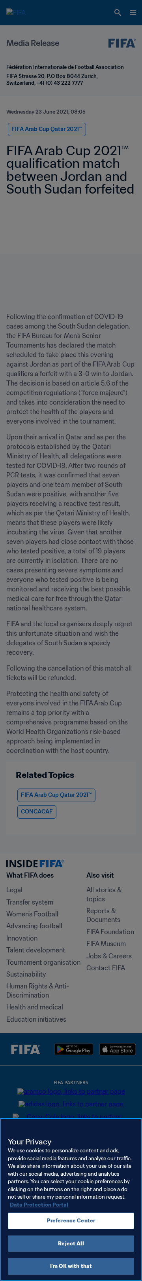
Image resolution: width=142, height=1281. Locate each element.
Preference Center (71, 1220)
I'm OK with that (71, 1266)
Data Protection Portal (39, 1204)
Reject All (71, 1243)
